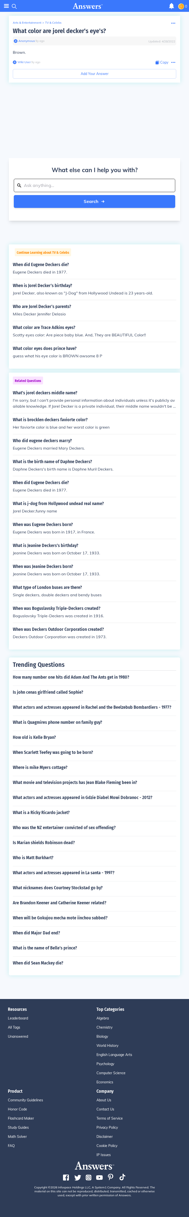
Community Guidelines (25, 1100)
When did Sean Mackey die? (38, 963)
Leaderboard (18, 1018)
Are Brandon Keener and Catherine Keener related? (59, 903)
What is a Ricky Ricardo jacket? (41, 812)
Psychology (105, 1064)
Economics (104, 1082)
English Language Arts (114, 1055)
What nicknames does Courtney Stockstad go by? (58, 887)
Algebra (102, 1018)
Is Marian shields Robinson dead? (44, 842)
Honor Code (17, 1109)
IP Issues (103, 1155)
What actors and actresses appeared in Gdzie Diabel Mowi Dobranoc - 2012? (82, 797)
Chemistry (104, 1027)
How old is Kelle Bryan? (34, 737)
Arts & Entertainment (27, 22)
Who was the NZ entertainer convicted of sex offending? (64, 827)
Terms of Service (109, 1118)
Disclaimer (104, 1136)
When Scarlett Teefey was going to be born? (53, 752)
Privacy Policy (107, 1127)
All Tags (14, 1027)
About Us (103, 1100)
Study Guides (18, 1127)
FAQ (11, 1146)
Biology (102, 1036)
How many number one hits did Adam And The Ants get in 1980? (71, 677)
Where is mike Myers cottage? (40, 767)
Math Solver (17, 1136)
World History (107, 1045)
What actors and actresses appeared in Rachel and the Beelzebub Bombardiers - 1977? (92, 707)
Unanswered (18, 1036)
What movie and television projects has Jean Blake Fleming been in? (75, 782)
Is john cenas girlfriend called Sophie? (48, 692)
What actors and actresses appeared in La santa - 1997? (63, 872)
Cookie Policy (106, 1146)
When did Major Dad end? (36, 933)
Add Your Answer (95, 74)
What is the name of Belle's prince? (45, 948)
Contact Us (105, 1109)
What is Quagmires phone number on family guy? (57, 722)
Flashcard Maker (21, 1118)
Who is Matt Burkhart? (33, 857)
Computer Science (111, 1073)
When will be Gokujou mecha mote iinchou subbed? (60, 918)
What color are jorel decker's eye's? (59, 31)
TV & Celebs (53, 22)
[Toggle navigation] (6, 6)
